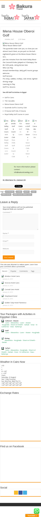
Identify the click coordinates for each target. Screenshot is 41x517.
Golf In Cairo (9, 98)
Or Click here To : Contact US (14, 180)
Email (5, 241)
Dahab (26, 325)
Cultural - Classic (12, 321)
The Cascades (10, 101)
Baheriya (18, 327)
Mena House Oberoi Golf (14, 104)
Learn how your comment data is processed (19, 265)
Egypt (27, 192)
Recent (4, 271)
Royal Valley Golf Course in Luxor (17, 114)
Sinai (32, 325)
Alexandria (14, 323)
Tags (32, 271)
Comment (7, 212)
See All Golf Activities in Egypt (15, 92)
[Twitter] (25, 493)
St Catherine (24, 352)
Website (6, 249)
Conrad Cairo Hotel (12, 289)
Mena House (6, 194)
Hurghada (5, 325)
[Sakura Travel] (20, 6)
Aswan (28, 323)
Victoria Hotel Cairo (12, 283)
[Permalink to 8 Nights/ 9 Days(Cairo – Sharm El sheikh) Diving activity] (2, 338)
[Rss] (16, 493)
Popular (13, 271)
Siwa (12, 327)
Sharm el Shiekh (17, 325)
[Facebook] (20, 493)
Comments (23, 271)
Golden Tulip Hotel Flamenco (15, 303)
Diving (7, 338)
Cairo (19, 192)
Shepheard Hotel (11, 296)
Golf (12, 39)
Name (6, 233)
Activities (7, 39)
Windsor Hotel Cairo (12, 276)
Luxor (22, 323)
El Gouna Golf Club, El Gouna (15, 111)
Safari (7, 348)
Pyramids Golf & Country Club (16, 108)
